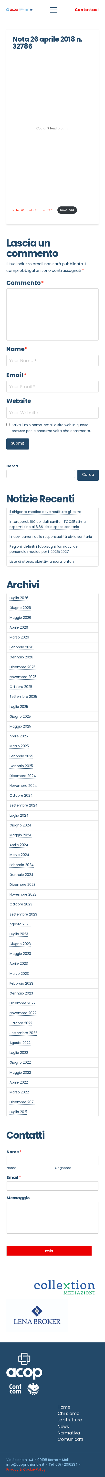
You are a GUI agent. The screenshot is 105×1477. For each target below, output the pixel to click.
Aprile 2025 (19, 736)
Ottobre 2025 (21, 686)
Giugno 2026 (20, 607)
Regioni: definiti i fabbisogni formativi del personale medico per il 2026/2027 (44, 549)
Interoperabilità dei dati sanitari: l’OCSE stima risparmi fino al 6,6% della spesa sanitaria (48, 524)
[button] (54, 10)
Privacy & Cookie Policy (26, 1469)
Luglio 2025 (19, 706)
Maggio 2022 (20, 1072)
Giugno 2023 (20, 943)
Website (18, 401)
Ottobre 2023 (21, 904)
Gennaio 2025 (21, 765)
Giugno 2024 (20, 825)
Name (17, 349)
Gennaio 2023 (21, 993)
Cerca (12, 466)
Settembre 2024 (24, 805)
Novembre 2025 (23, 676)
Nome (14, 1152)
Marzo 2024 (19, 854)
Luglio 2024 (19, 815)
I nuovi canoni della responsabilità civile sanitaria (51, 536)
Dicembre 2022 (22, 1003)
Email (16, 375)
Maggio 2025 (20, 726)
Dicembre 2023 (22, 884)
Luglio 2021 (18, 1111)
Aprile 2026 (19, 627)
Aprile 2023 (19, 963)
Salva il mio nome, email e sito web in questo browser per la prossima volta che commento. (51, 427)
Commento (25, 283)
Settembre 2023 (23, 914)
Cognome (63, 1168)
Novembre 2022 (23, 1013)
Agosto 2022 (20, 1042)
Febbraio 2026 (21, 647)
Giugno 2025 (20, 716)
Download (67, 210)
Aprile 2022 (19, 1082)
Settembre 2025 (23, 696)
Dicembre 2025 (22, 667)
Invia (49, 1250)
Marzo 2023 (19, 973)
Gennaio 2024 (21, 874)
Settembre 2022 (23, 1032)
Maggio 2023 (20, 953)
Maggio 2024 (21, 835)
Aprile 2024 (19, 844)
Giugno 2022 (20, 1062)
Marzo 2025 (19, 746)
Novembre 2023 (23, 894)
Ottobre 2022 (21, 1023)
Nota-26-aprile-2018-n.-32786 (33, 210)
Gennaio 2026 (21, 657)
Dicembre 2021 (22, 1102)
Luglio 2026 (19, 597)
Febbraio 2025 (21, 756)
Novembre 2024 (23, 785)
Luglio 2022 (19, 1052)
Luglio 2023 (19, 934)
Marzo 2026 (19, 637)
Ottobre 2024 (21, 795)
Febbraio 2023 (21, 983)
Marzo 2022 (19, 1092)
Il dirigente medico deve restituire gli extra (45, 511)
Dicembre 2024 (23, 775)
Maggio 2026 (20, 617)
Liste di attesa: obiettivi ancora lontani (42, 561)
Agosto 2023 (20, 924)
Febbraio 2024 (22, 864)
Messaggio (18, 1198)
